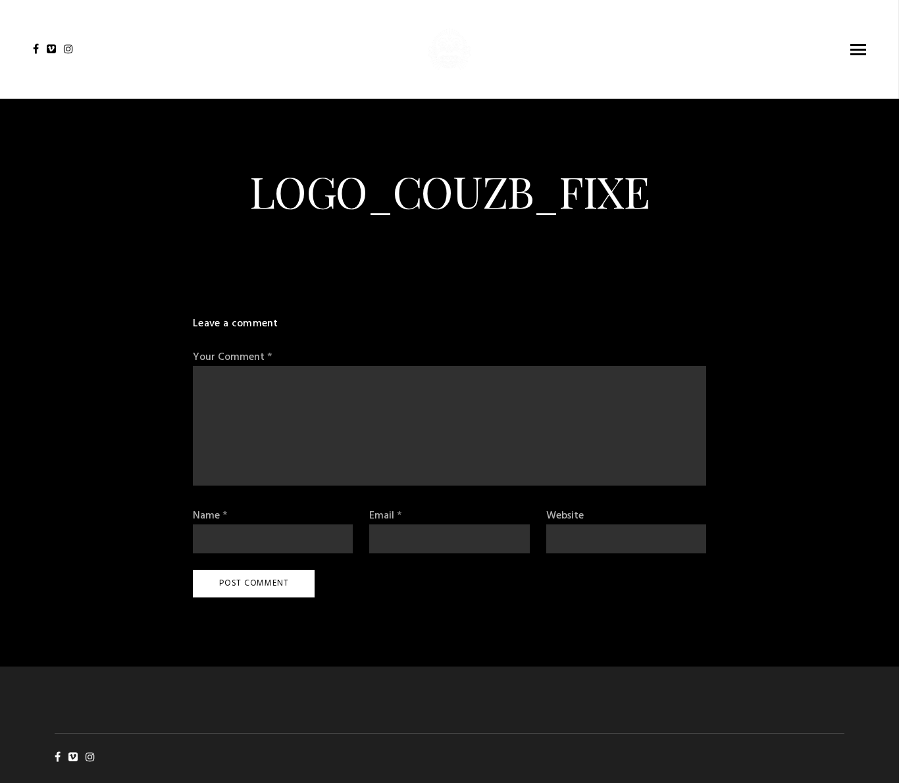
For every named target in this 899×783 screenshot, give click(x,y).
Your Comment (232, 357)
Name (210, 516)
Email (385, 516)
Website (565, 516)
